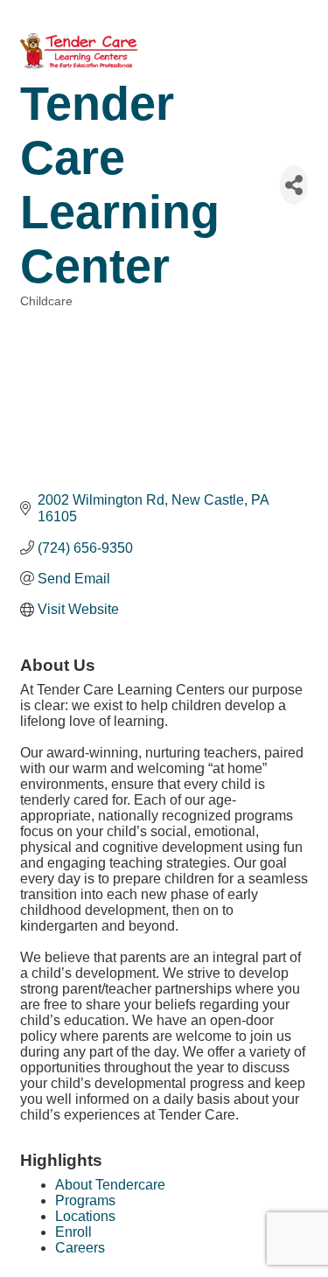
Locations (85, 1216)
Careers (80, 1247)
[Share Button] (294, 185)
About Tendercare (110, 1184)
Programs (85, 1200)
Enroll (73, 1232)
